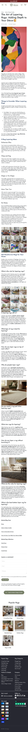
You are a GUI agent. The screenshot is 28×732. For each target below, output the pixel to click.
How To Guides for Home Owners (7, 681)
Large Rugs (3, 668)
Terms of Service (14, 585)
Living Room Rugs (5, 661)
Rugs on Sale (18, 665)
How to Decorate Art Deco (7, 531)
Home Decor (4, 677)
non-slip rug (11, 446)
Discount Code (18, 690)
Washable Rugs (4, 663)
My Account (17, 675)
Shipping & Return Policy (20, 682)
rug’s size (9, 178)
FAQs (16, 677)
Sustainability (17, 688)
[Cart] (25, 4)
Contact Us (17, 679)
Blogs (2, 524)
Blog (2, 675)
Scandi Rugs (4, 550)
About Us (17, 680)
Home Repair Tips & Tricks (7, 679)
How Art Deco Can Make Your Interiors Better (11, 535)
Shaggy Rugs (4, 547)
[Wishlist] (21, 5)
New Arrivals (17, 668)
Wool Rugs (3, 543)
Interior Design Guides (9, 12)
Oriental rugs (15, 340)
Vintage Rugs (18, 663)
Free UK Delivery (14, 1)
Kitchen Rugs (4, 666)
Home (2, 12)
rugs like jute (14, 336)
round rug (17, 494)
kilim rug (23, 149)
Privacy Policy (4, 585)
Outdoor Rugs (4, 665)
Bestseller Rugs (18, 666)
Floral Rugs (3, 670)
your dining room (12, 169)
